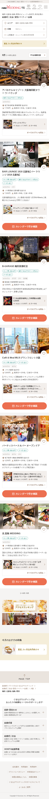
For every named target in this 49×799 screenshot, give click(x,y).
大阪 (32, 689)
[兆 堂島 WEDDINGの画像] (24, 516)
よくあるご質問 (24, 787)
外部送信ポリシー (33, 772)
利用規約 (24, 767)
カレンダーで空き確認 (26, 226)
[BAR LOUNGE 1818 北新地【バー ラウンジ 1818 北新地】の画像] (24, 155)
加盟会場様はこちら (19, 777)
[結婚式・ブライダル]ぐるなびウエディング (17, 686)
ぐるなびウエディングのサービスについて (24, 782)
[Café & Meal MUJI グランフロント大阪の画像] (24, 340)
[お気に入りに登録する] (44, 86)
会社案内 (15, 767)
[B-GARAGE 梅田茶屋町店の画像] (24, 249)
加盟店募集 (33, 777)
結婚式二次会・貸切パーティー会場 (14, 689)
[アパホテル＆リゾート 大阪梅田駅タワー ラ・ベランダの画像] (24, 73)
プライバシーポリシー (17, 772)
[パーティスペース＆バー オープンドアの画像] (24, 428)
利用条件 (33, 767)
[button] (24, 712)
